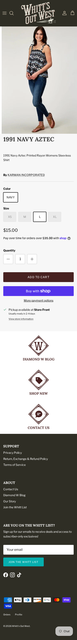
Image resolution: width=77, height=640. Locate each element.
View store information (21, 319)
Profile (18, 614)
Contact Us (10, 489)
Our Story (9, 501)
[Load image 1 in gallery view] (38, 79)
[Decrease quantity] (8, 259)
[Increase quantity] (32, 259)
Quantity (9, 250)
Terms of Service (14, 464)
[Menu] (4, 13)
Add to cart (38, 277)
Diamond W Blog (14, 495)
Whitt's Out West (21, 626)
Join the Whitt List (15, 507)
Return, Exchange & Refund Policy (25, 459)
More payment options (38, 300)
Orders (6, 614)
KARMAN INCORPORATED (26, 175)
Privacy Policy (12, 452)
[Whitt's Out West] (38, 13)
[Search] (13, 13)
